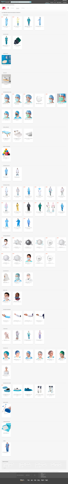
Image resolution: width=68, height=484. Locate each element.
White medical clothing (28, 465)
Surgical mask (52, 465)
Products (47, 2)
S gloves (60, 465)
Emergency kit (44, 465)
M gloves (52, 463)
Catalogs (51, 2)
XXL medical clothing (22, 465)
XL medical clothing (22, 463)
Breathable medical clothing (58, 463)
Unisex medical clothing (10, 463)
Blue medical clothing (42, 463)
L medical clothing (6, 465)
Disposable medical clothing (39, 465)
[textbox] (20, 2)
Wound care (5, 463)
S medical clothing (27, 463)
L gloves (57, 465)
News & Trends (59, 2)
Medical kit (10, 465)
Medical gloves (37, 463)
